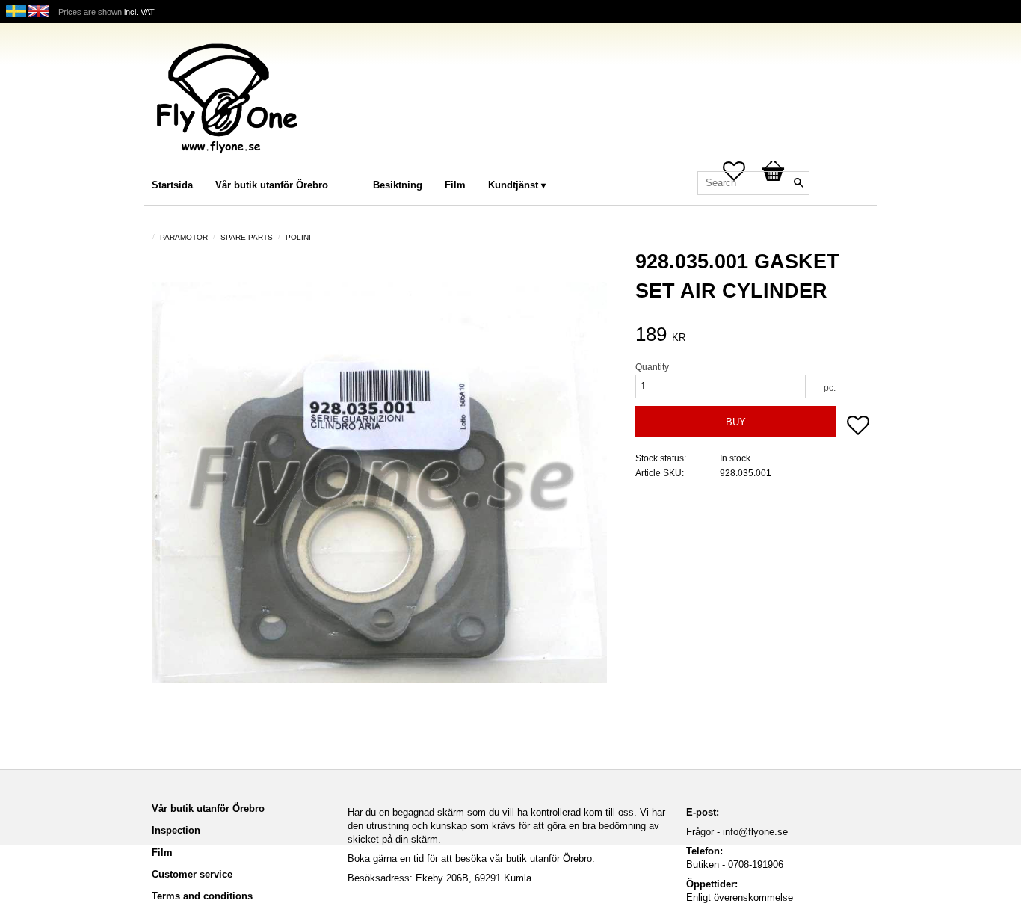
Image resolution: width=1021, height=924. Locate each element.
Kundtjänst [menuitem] (513, 185)
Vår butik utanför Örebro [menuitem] (271, 185)
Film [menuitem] (455, 185)
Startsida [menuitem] (172, 185)
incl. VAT (139, 11)
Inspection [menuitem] (176, 830)
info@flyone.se (755, 831)
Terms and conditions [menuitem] (202, 896)
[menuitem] (354, 165)
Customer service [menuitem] (192, 874)
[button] (858, 427)
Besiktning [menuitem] (397, 185)
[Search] (798, 183)
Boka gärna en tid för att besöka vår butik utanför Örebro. (471, 858)
